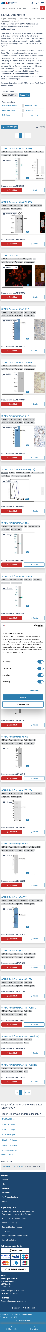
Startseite (6, 1166)
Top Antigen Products (10, 1197)
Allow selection (23, 704)
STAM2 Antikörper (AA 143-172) (16, 979)
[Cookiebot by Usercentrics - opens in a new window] (34, 625)
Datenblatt (13, 190)
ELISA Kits (6, 1231)
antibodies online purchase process (15, 1236)
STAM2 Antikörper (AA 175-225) (16, 790)
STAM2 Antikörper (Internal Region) (18, 469)
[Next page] (29, 135)
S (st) (14, 1166)
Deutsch (17, 1308)
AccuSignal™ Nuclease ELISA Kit (14, 1218)
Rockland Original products (12, 1227)
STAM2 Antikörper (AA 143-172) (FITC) (19, 1065)
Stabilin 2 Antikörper (10, 1140)
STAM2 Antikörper (10, 255)
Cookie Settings (6, 1317)
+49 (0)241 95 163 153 (15, 1291)
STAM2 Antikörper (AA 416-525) (16, 148)
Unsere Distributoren (9, 1240)
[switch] (40, 668)
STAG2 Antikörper (9, 1130)
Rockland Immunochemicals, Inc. (13, 1301)
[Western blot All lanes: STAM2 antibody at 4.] (19, 383)
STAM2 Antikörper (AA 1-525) (15, 523)
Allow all (23, 697)
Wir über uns (4, 1315)
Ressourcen (6, 1193)
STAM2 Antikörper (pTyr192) (14, 736)
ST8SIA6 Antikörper (9, 1151)
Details (35, 190)
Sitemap (5, 1201)
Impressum (16, 1315)
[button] (42, 170)
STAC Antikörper (8, 1135)
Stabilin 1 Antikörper (10, 1145)
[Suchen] (42, 8)
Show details (34, 690)
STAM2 (21, 1166)
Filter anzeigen (11, 127)
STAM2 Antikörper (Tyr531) (14, 897)
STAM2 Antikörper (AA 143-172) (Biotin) (20, 1036)
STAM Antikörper (8, 1119)
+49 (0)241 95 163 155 (12, 1293)
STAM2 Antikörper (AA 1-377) (15, 309)
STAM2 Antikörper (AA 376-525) (16, 202)
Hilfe (3, 1184)
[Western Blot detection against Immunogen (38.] (19, 596)
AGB (15, 1317)
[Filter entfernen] (16, 95)
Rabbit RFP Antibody (9, 1223)
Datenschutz (27, 1315)
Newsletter (6, 1188)
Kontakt (5, 1180)
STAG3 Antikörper (9, 1124)
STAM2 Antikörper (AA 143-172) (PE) (18, 1007)
